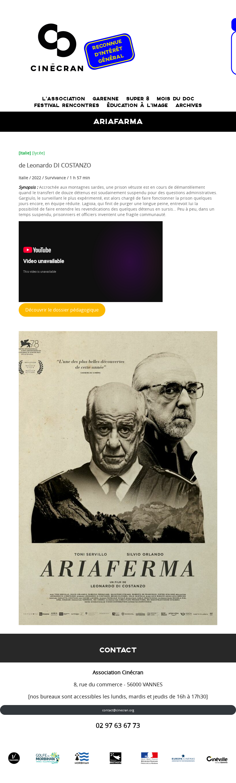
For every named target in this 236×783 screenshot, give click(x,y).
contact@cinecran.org (118, 710)
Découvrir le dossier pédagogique (62, 310)
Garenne (105, 99)
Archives (188, 105)
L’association (63, 99)
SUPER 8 (137, 99)
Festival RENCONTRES (66, 105)
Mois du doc (175, 99)
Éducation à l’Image (137, 105)
